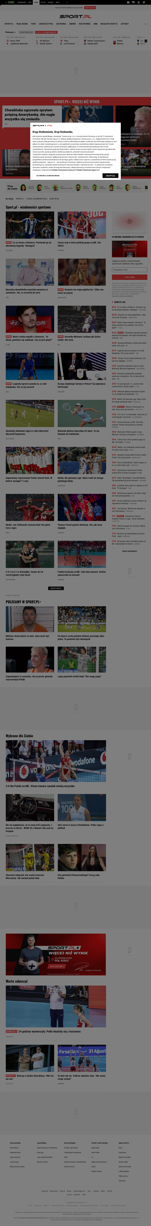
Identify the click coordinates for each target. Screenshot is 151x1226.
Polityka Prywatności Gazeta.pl (63, 170)
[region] (75, 151)
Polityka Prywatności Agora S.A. (88, 170)
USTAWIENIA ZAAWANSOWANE (47, 176)
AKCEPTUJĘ (110, 176)
